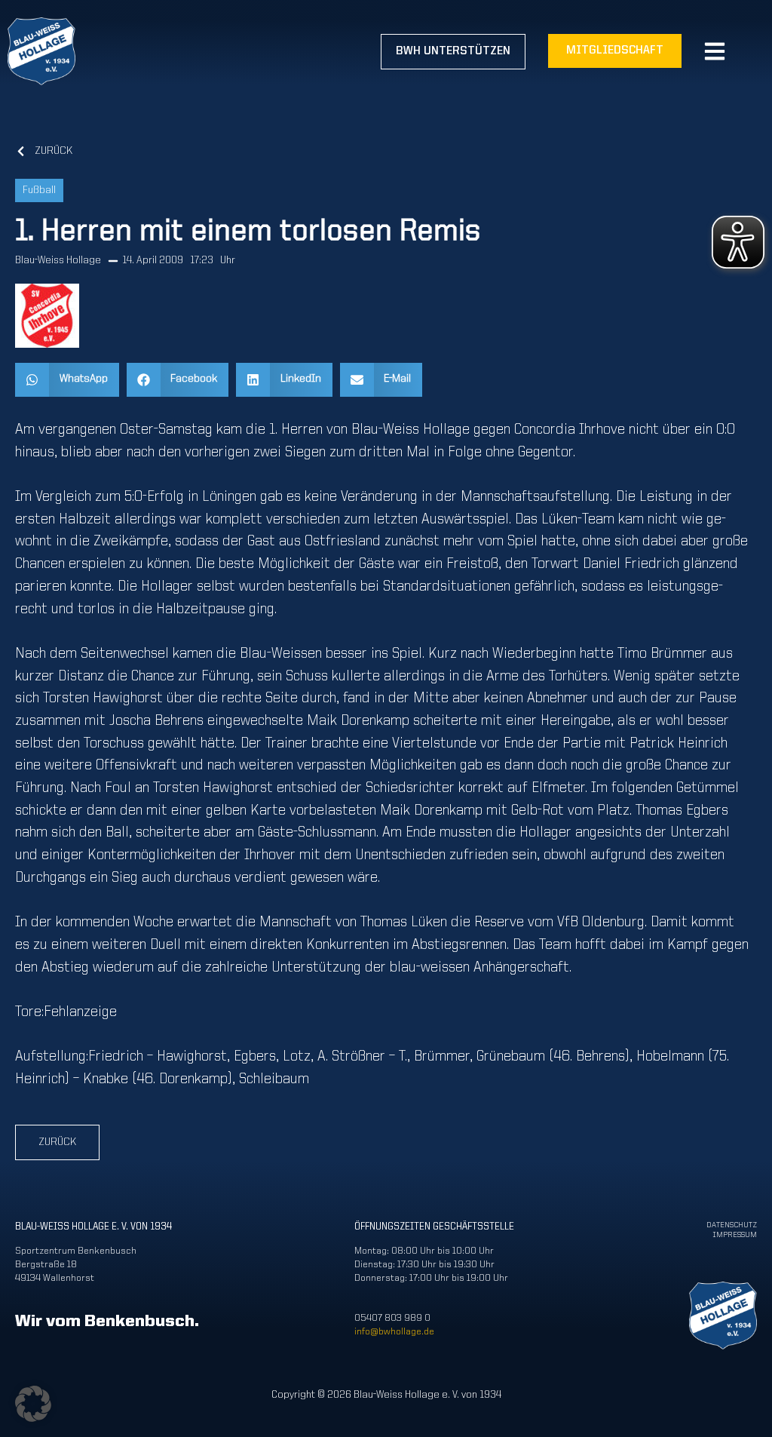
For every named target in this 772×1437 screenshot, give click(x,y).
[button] (67, 380)
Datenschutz (731, 1225)
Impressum (734, 1235)
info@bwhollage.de (394, 1332)
